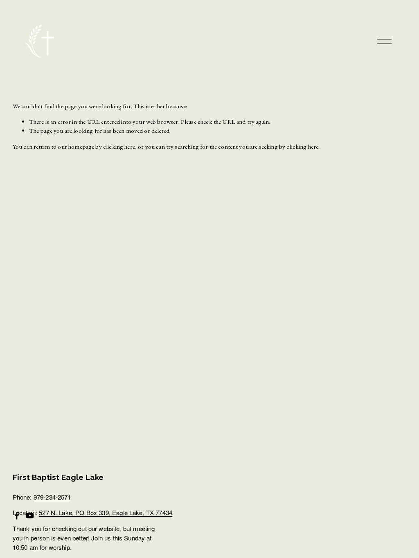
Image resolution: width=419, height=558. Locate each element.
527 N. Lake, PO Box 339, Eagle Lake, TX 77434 (105, 512)
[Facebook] (17, 515)
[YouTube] (30, 515)
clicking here (119, 147)
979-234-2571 (52, 497)
